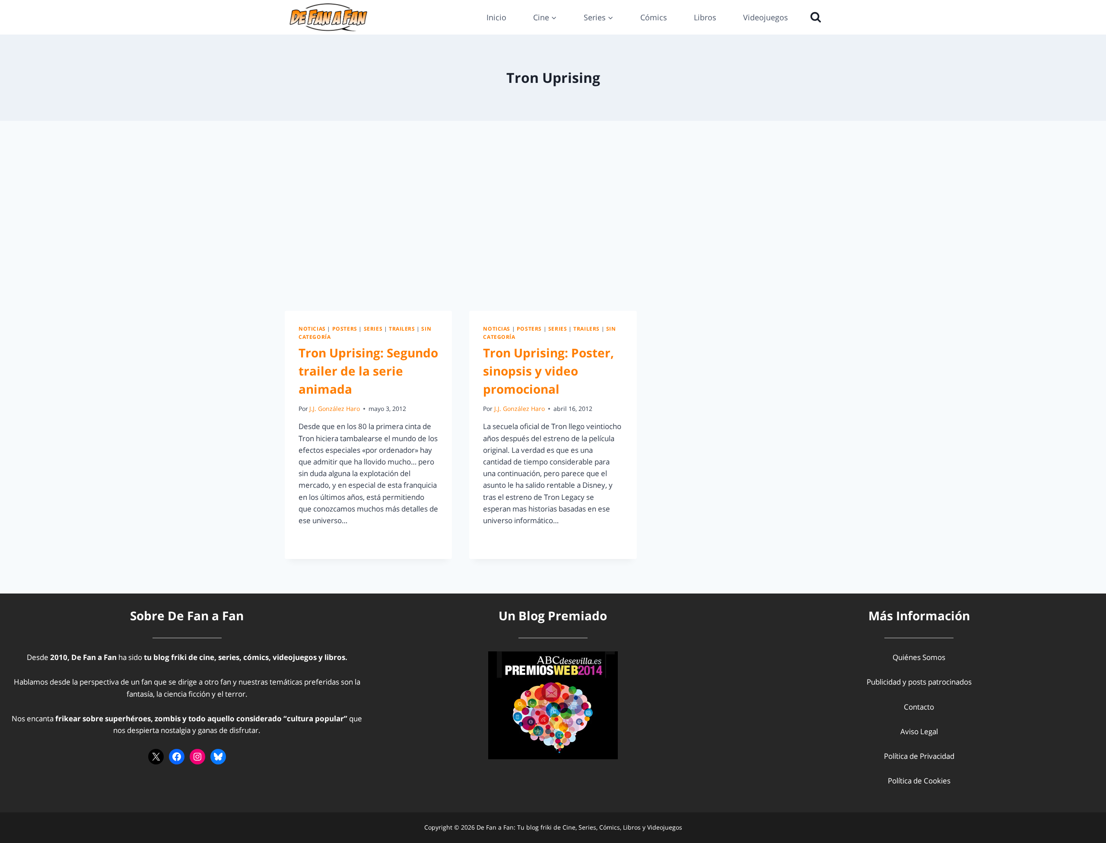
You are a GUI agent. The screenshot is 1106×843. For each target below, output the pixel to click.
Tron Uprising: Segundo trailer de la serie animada (368, 370)
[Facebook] (176, 756)
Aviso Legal (919, 731)
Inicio (496, 17)
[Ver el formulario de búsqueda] (813, 17)
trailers (402, 328)
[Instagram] (197, 756)
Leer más (319, 540)
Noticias (312, 328)
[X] (156, 756)
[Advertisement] (553, 215)
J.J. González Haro (334, 408)
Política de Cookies (919, 781)
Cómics (653, 17)
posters (344, 328)
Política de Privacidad (919, 756)
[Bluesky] (218, 756)
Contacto (919, 707)
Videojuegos (765, 17)
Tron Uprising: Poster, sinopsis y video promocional (548, 370)
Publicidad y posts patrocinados (919, 682)
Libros (705, 17)
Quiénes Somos (919, 657)
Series (373, 328)
